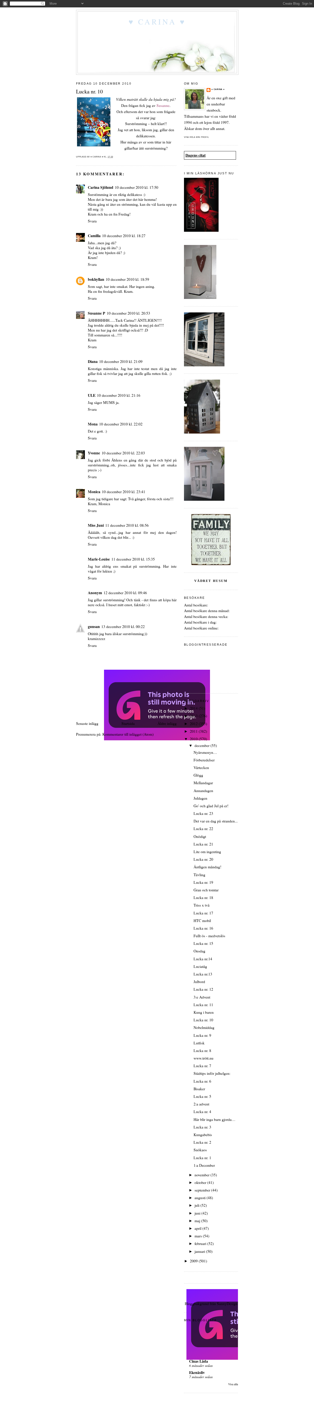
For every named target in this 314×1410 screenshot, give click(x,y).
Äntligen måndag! (207, 866)
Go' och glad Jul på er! (211, 805)
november (202, 1174)
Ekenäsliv (197, 1372)
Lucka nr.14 (203, 958)
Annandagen (203, 790)
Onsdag (199, 951)
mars (199, 1235)
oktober (201, 1182)
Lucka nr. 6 (202, 1081)
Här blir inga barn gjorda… (215, 1119)
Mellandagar (203, 782)
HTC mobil (202, 920)
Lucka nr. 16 (203, 928)
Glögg (198, 775)
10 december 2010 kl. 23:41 (123, 491)
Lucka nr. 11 (203, 1004)
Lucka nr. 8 (202, 1050)
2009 (194, 1260)
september (203, 1190)
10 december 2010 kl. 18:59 (127, 279)
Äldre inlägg (167, 723)
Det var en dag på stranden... (216, 821)
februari (201, 1243)
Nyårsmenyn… (205, 752)
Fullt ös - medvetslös (209, 935)
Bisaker (199, 1088)
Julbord (199, 981)
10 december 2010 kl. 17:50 (136, 187)
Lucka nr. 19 (203, 882)
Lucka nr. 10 (203, 1019)
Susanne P (96, 313)
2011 (194, 731)
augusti (201, 1197)
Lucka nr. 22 (203, 828)
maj (198, 1220)
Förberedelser (204, 759)
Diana (93, 361)
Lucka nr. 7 (202, 1065)
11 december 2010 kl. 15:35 (133, 559)
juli (197, 1205)
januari (200, 1251)
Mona (93, 424)
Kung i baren (204, 1012)
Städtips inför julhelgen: (212, 1073)
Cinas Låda (198, 1361)
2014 (194, 708)
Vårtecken (201, 767)
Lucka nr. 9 (202, 1035)
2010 (194, 738)
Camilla (94, 235)
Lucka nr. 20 (203, 859)
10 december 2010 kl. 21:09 (121, 361)
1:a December (204, 1165)
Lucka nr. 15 (203, 943)
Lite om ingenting (207, 851)
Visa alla (233, 1384)
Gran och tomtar (206, 889)
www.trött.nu (203, 1058)
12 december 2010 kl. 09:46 (125, 592)
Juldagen (200, 798)
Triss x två (201, 905)
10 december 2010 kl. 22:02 (121, 424)
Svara (92, 220)
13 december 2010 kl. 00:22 (123, 626)
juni (198, 1213)
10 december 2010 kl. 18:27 (123, 235)
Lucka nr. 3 (202, 1127)
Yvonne (94, 453)
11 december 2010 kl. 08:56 (127, 525)
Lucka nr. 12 (203, 989)
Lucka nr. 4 (202, 1111)
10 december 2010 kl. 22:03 (123, 452)
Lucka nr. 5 (202, 1096)
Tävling (199, 874)
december (202, 745)
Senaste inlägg (87, 723)
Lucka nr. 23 (203, 813)
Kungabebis (203, 1134)
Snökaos (200, 1149)
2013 (194, 715)
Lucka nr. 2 (202, 1142)
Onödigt (200, 836)
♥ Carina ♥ (157, 21)
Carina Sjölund (100, 187)
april (198, 1228)
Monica (94, 491)
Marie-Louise (99, 559)
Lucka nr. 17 (203, 912)
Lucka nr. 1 (202, 1157)
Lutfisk (199, 1042)
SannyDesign (227, 1303)
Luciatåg (200, 966)
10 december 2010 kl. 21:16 (118, 395)
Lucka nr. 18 (203, 897)
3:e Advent (202, 997)
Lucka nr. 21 (203, 844)
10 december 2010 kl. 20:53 (128, 313)
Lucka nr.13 (203, 974)
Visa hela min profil (196, 137)
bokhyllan (96, 279)
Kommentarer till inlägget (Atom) (128, 734)
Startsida (128, 723)
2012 (194, 723)
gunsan (94, 626)
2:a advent (201, 1104)
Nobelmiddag (204, 1027)
